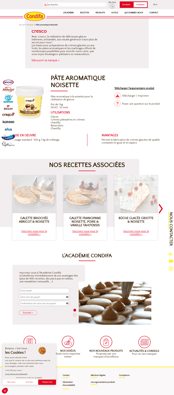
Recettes (84, 12)
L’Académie (68, 12)
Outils (114, 12)
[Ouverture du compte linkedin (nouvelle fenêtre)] (170, 253)
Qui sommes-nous (133, 12)
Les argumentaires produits (103, 382)
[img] (67, 297)
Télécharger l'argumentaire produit (134, 88)
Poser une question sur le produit (141, 103)
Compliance (124, 375)
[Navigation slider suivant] (161, 207)
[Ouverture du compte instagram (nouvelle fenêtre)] (171, 268)
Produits (100, 12)
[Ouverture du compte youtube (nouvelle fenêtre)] (171, 261)
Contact (153, 12)
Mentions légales (98, 375)
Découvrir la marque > (46, 60)
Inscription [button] (126, 5)
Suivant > (28, 312)
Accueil (22, 25)
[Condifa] (35, 16)
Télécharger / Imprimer (135, 95)
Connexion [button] (140, 5)
